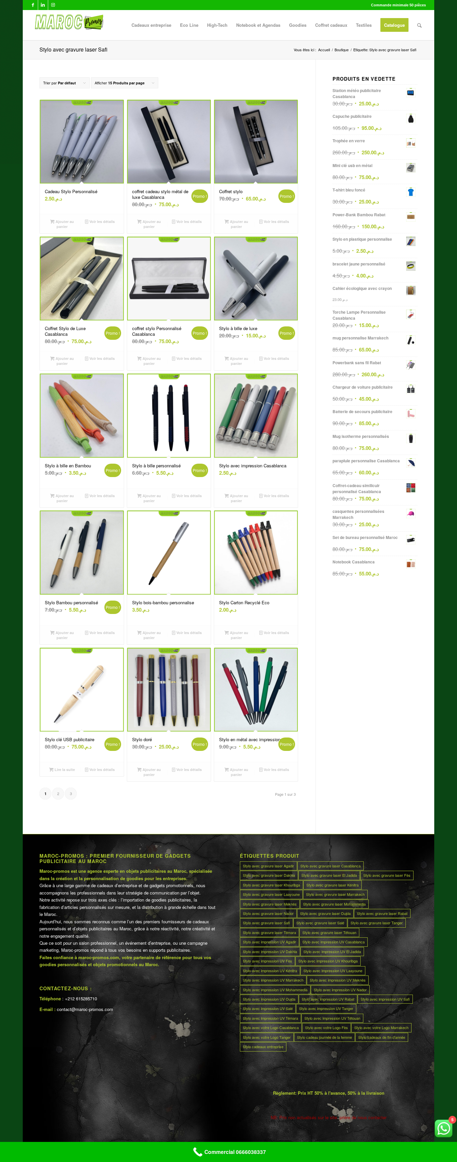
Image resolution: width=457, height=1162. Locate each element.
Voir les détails (101, 221)
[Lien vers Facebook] (33, 5)
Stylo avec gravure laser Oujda (325, 913)
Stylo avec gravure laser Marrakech (335, 894)
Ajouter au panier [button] (64, 224)
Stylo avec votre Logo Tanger (267, 1037)
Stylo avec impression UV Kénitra (270, 970)
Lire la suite (64, 769)
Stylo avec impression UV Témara (270, 1018)
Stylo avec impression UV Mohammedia (275, 989)
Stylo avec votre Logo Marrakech (381, 1027)
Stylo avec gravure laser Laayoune (271, 894)
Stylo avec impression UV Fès (267, 960)
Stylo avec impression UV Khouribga (328, 960)
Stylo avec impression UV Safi (385, 999)
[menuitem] (151, 25)
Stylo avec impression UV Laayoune (332, 970)
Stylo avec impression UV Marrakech (273, 980)
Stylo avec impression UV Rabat (328, 999)
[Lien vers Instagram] (53, 5)
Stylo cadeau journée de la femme (324, 1037)
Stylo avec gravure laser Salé (320, 922)
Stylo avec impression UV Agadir (269, 941)
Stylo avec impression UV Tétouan (332, 1018)
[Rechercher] (419, 25)
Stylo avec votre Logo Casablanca (271, 1027)
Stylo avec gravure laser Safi (266, 922)
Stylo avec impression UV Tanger (326, 1008)
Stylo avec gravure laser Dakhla (269, 875)
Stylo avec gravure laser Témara (269, 932)
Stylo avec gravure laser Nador (268, 913)
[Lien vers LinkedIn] (43, 5)
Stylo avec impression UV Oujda (269, 999)
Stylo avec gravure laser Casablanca (330, 865)
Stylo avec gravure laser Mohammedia (334, 904)
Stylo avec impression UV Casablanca (333, 941)
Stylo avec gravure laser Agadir (268, 865)
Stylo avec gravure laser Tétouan (329, 932)
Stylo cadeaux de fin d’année (381, 1037)
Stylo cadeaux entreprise (263, 1046)
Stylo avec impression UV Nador (340, 989)
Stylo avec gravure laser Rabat (382, 913)
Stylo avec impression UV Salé (268, 1008)
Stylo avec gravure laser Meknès (270, 904)
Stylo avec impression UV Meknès (338, 980)
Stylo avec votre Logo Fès (326, 1027)
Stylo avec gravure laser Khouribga (271, 884)
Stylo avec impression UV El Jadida (332, 951)
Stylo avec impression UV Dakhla (270, 951)
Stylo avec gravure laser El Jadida (329, 875)
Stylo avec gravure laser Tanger (377, 922)
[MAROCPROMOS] (68, 25)
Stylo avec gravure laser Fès (386, 875)
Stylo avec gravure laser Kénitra (332, 884)
